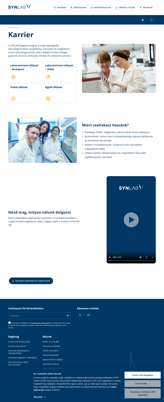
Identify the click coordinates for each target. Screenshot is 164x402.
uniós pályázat (51, 350)
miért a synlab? (51, 342)
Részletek (38, 397)
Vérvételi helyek (127, 7)
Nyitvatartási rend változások (18, 363)
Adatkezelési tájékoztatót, (41, 323)
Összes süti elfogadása (142, 375)
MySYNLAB (147, 7)
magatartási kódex (53, 359)
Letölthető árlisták (19, 342)
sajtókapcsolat (51, 364)
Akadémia (61, 7)
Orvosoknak (80, 7)
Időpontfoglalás (102, 7)
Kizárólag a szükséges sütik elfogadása (142, 393)
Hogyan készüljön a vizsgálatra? (19, 351)
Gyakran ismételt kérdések (22, 357)
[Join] (67, 315)
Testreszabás (141, 383)
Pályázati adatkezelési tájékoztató (32, 281)
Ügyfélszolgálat (17, 346)
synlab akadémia (51, 346)
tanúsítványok (51, 355)
